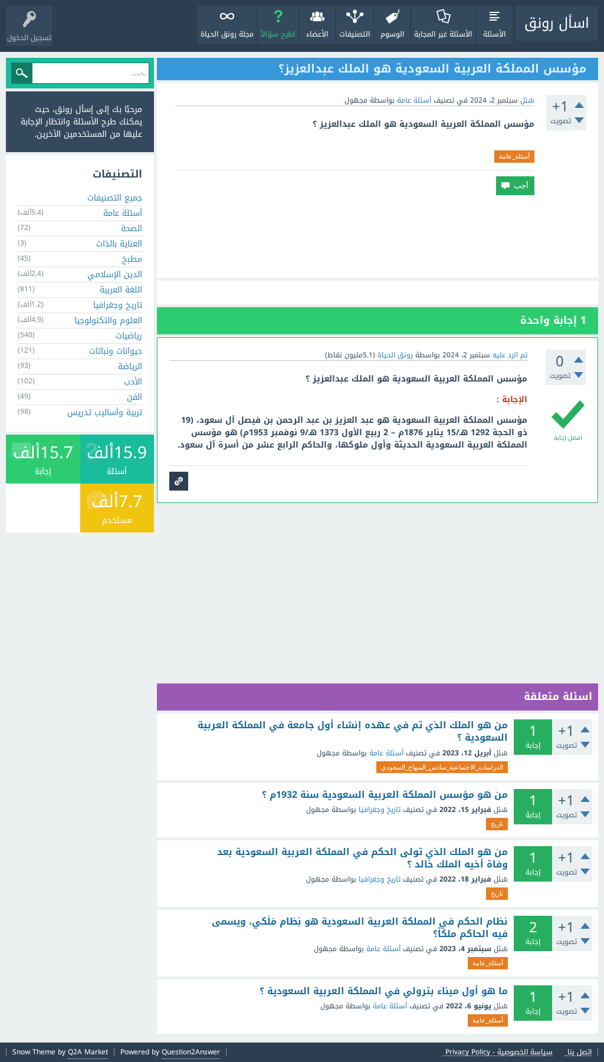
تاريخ (497, 823)
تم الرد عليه (510, 354)
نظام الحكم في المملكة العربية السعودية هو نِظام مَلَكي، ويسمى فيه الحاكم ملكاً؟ (360, 928)
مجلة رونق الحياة (227, 34)
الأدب (133, 382)
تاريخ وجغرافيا (380, 809)
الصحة (131, 228)
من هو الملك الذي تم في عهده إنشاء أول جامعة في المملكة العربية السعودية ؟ (353, 731)
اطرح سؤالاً (278, 34)
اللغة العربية (121, 290)
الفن (134, 397)
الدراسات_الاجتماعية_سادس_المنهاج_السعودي (442, 767)
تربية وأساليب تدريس (104, 412)
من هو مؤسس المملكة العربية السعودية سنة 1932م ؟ (385, 795)
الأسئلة (494, 34)
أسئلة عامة (414, 100)
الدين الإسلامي (114, 274)
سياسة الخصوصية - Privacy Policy (499, 1052)
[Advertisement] (377, 236)
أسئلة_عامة (514, 156)
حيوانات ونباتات (115, 351)
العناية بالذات (119, 244)
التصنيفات (354, 34)
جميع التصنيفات (114, 198)
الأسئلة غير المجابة (443, 34)
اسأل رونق (556, 23)
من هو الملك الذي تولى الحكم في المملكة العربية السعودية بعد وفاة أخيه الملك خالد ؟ (362, 858)
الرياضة (130, 366)
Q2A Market (88, 1051)
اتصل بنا (579, 1052)
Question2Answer (191, 1051)
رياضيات (129, 336)
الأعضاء (317, 34)
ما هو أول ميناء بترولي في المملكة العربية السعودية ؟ (384, 991)
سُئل (527, 100)
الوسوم (392, 34)
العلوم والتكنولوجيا (108, 320)
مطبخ (132, 259)
